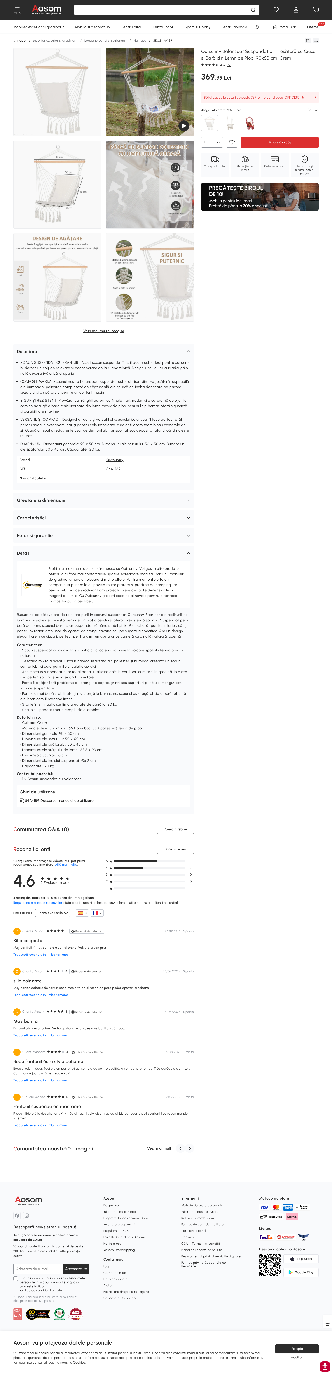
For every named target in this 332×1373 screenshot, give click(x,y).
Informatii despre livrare (200, 1212)
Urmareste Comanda (119, 1298)
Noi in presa (112, 1244)
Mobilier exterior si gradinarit (38, 27)
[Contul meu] (296, 10)
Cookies (187, 1237)
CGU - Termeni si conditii (200, 1244)
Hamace (140, 40)
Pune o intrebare (175, 829)
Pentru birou (132, 27)
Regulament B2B (116, 1231)
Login (107, 1266)
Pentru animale (235, 27)
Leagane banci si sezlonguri (105, 40)
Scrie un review (175, 849)
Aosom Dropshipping (119, 1250)
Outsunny (115, 460)
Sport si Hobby (198, 27)
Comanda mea (114, 1273)
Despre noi (111, 1205)
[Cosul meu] (316, 10)
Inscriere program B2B (120, 1224)
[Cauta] (253, 10)
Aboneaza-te (76, 1269)
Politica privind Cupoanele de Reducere (203, 1264)
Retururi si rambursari (197, 1218)
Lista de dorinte (115, 1279)
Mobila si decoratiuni (93, 27)
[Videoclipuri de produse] (183, 125)
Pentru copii (163, 27)
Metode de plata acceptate (202, 1205)
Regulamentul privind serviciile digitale (211, 1256)
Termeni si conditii (195, 1231)
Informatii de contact (119, 1212)
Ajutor (108, 1285)
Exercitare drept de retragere (126, 1292)
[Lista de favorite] (276, 10)
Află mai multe (66, 864)
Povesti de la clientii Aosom (124, 1237)
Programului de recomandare (125, 1218)
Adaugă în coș (280, 142)
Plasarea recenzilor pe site (201, 1250)
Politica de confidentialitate (41, 1290)
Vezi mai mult (159, 1148)
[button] (103, 351)
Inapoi (21, 40)
